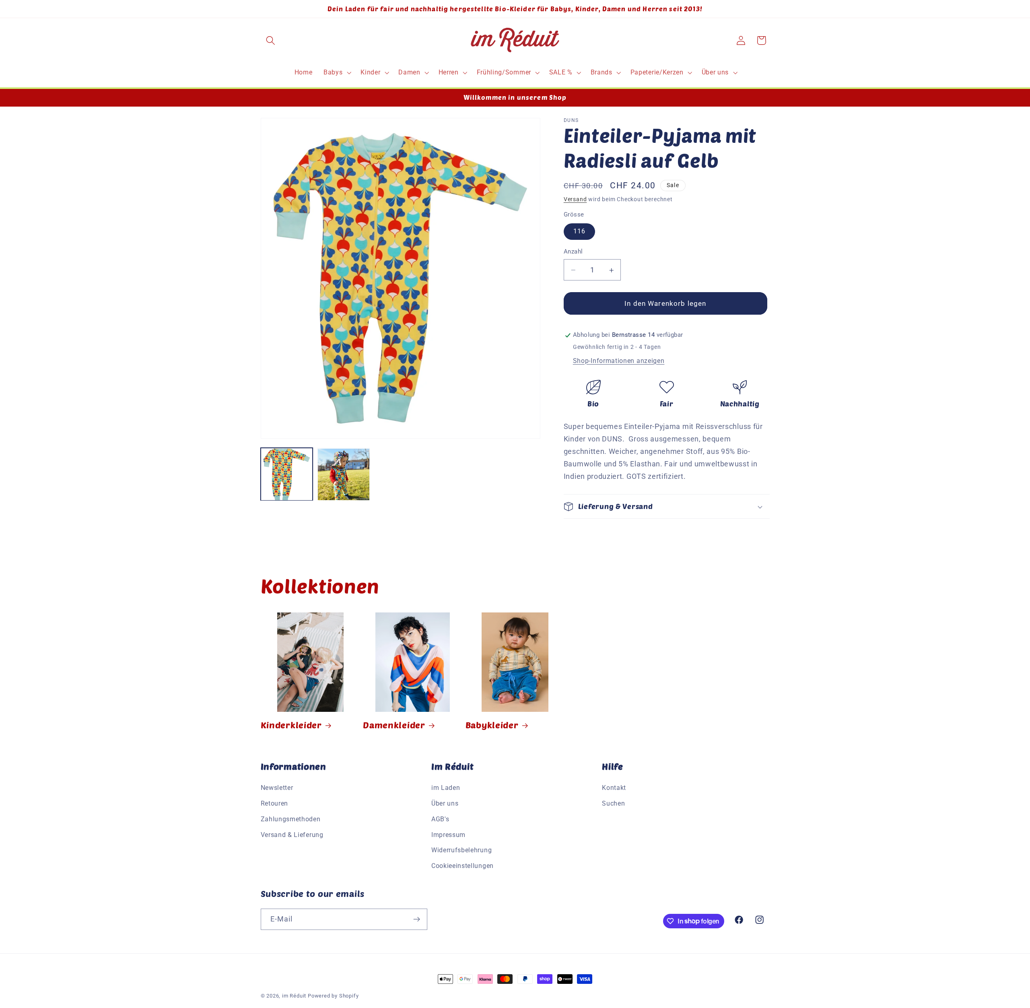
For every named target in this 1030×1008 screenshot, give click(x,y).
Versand (575, 199)
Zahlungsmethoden (291, 819)
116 (579, 231)
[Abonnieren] (416, 919)
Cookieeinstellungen (462, 866)
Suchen (613, 804)
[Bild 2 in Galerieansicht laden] (343, 474)
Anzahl (573, 252)
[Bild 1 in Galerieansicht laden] (287, 474)
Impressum (448, 835)
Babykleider (492, 724)
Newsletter (277, 788)
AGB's (440, 819)
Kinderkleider (291, 724)
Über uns (445, 804)
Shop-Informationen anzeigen (619, 361)
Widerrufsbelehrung (461, 850)
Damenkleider (394, 724)
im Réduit (294, 996)
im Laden (445, 788)
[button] (271, 40)
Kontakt (614, 788)
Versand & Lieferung (292, 835)
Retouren (274, 804)
